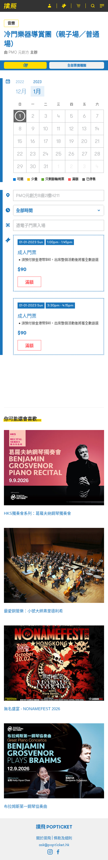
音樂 (11, 23)
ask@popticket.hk (54, 844)
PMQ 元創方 (19, 52)
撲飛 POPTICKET (54, 827)
